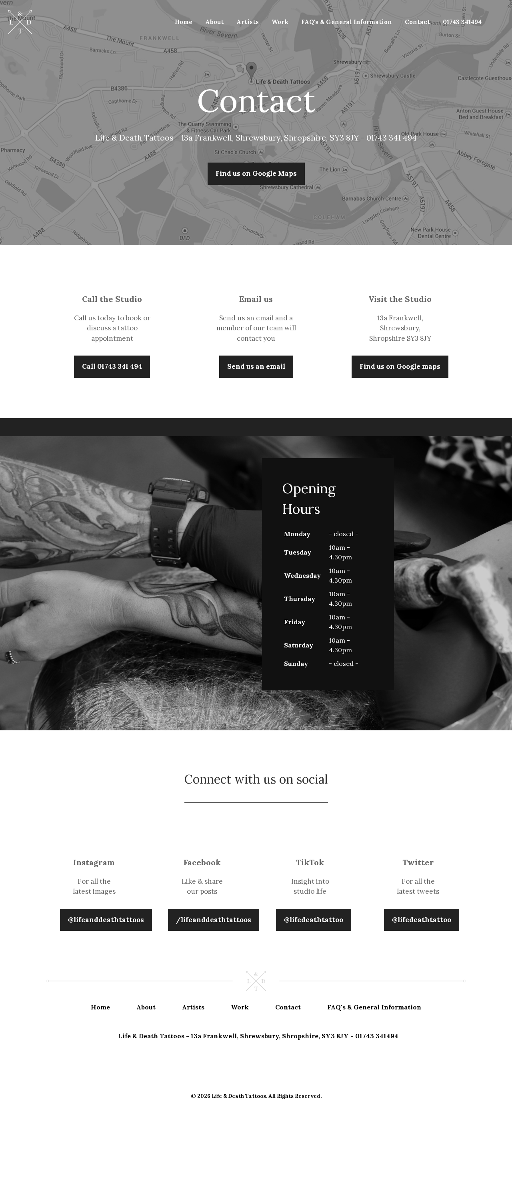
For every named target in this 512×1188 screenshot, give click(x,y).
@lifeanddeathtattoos (106, 919)
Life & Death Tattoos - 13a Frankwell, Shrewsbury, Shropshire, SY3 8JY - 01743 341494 (258, 1036)
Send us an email (256, 366)
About (214, 22)
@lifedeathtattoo (313, 919)
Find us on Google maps (400, 366)
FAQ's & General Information (346, 22)
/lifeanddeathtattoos (213, 919)
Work (280, 22)
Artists (247, 22)
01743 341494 (462, 22)
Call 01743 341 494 (112, 366)
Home (183, 22)
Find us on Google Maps (256, 173)
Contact (417, 22)
